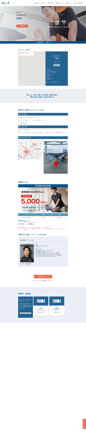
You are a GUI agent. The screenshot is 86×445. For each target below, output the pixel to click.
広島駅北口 (48, 75)
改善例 (67, 3)
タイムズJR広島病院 (23, 123)
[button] (22, 26)
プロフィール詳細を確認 (26, 263)
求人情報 (75, 3)
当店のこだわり (36, 3)
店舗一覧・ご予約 (51, 3)
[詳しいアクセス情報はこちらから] (53, 82)
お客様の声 (57, 3)
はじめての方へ (43, 3)
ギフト (71, 3)
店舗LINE (44, 280)
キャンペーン (62, 3)
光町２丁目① (22, 122)
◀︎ (48, 316)
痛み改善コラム (81, 3)
